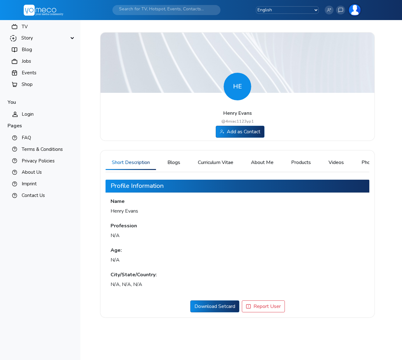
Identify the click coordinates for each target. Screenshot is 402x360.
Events (29, 73)
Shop (27, 84)
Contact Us (33, 195)
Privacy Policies (38, 161)
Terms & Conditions (42, 149)
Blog (27, 49)
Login (28, 114)
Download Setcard (214, 306)
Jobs (26, 61)
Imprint (29, 184)
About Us (32, 172)
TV (25, 27)
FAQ (26, 138)
